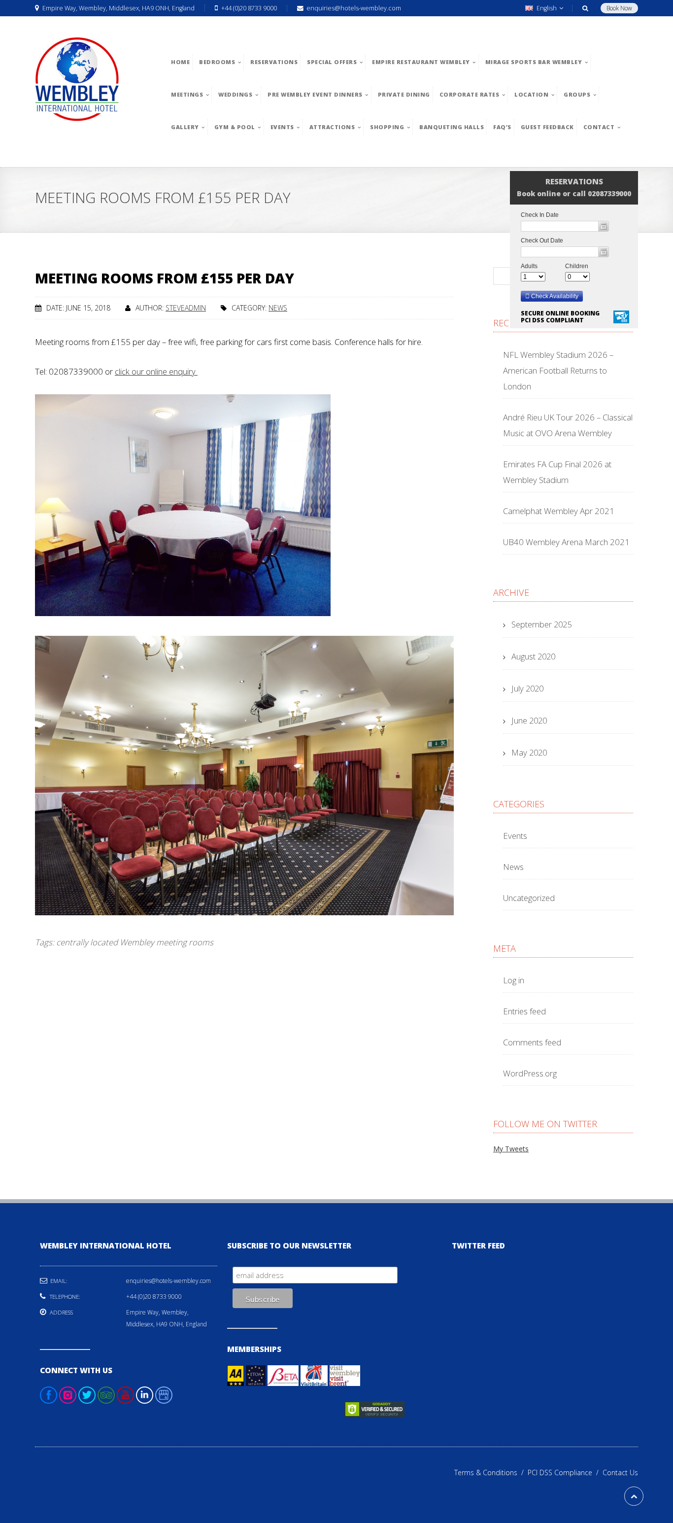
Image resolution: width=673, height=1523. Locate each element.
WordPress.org (530, 1073)
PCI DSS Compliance (565, 1472)
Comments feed (532, 1042)
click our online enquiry (156, 371)
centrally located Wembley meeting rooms (134, 942)
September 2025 (541, 624)
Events (515, 835)
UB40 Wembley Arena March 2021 (566, 542)
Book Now (619, 8)
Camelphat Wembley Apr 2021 (558, 511)
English (546, 8)
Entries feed (524, 1011)
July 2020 (527, 688)
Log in (513, 980)
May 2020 (529, 752)
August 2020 (533, 656)
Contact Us (620, 1472)
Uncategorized (529, 897)
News (278, 307)
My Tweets (511, 1148)
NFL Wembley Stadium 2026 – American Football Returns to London (558, 370)
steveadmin (186, 307)
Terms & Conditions (491, 1472)
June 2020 (529, 720)
